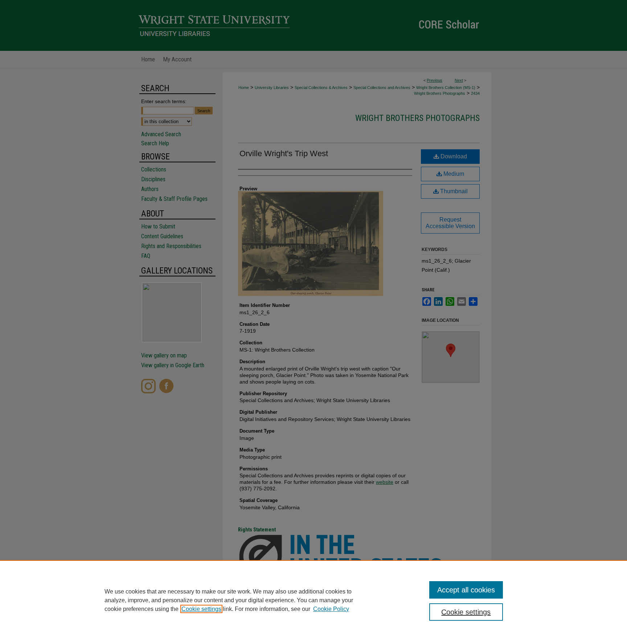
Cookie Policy (331, 609)
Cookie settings (201, 609)
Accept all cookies (466, 590)
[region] (313, 600)
